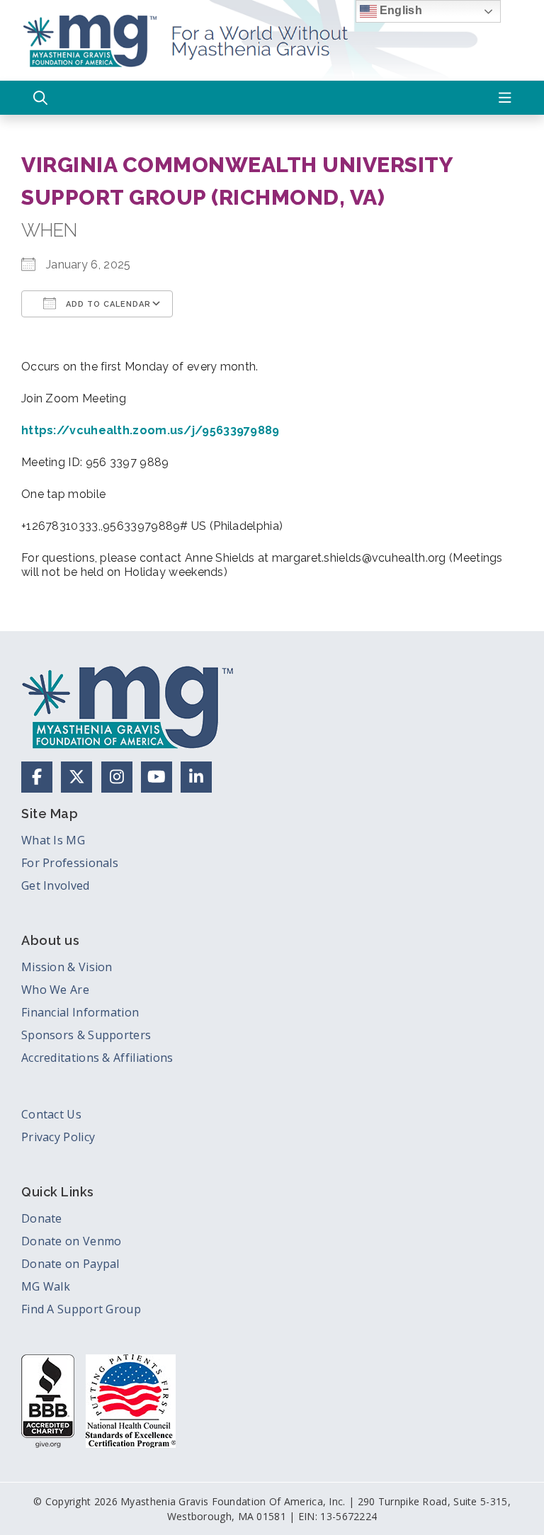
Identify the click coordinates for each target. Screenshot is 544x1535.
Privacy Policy (58, 1137)
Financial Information (80, 1012)
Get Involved (55, 885)
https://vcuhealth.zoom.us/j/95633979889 (150, 430)
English (399, 10)
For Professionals (69, 863)
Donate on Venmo (71, 1241)
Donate (41, 1218)
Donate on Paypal (70, 1263)
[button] (40, 98)
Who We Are (55, 989)
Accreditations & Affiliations (97, 1057)
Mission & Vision (67, 967)
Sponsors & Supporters (86, 1035)
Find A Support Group (81, 1309)
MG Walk (45, 1286)
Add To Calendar (107, 304)
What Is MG (53, 840)
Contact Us (51, 1114)
